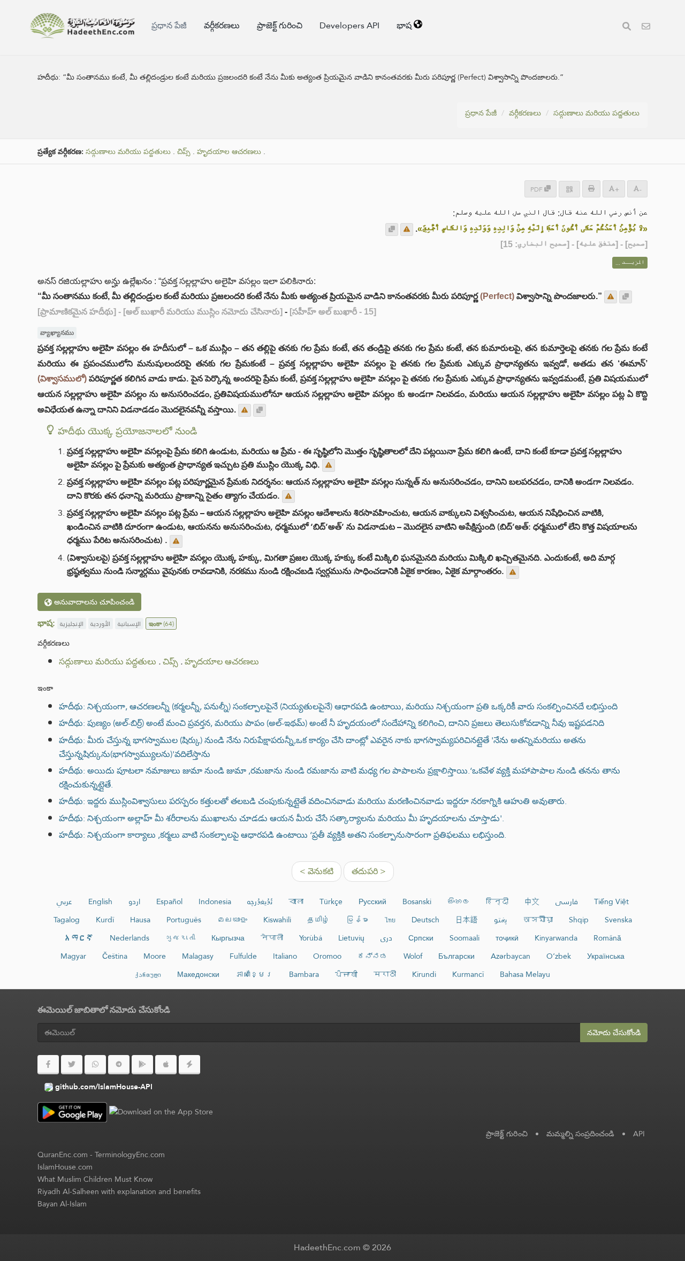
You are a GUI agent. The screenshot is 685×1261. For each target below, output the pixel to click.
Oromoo (327, 956)
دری (386, 938)
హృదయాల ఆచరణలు (229, 151)
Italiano (285, 956)
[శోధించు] (626, 27)
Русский (372, 901)
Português (183, 920)
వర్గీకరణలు (222, 25)
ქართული (148, 974)
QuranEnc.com (62, 1154)
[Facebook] (48, 1064)
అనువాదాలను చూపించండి (93, 602)
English (100, 901)
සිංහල (458, 901)
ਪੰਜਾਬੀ (346, 974)
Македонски (198, 974)
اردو (134, 901)
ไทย (389, 920)
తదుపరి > (369, 871)
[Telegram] (119, 1064)
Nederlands (129, 938)
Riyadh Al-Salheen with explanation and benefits (119, 1191)
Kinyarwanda (556, 938)
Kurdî (105, 920)
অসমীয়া (538, 920)
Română (607, 938)
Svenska (618, 920)
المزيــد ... (629, 262)
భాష (405, 25)
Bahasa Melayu (525, 974)
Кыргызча (228, 938)
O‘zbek (558, 956)
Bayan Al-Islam (62, 1204)
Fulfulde (243, 956)
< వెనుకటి (316, 871)
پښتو (500, 920)
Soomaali (465, 938)
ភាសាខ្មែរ (254, 974)
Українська (606, 956)
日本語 (466, 920)
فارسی (566, 901)
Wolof (413, 956)
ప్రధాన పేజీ (169, 25)
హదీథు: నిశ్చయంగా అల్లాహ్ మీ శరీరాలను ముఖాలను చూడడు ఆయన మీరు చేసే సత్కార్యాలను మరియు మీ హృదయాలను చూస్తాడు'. (281, 818)
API (639, 1134)
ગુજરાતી (180, 938)
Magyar (73, 956)
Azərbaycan (510, 956)
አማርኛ (79, 938)
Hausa (140, 920)
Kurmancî (468, 974)
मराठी (385, 974)
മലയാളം (232, 920)
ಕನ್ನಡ (372, 956)
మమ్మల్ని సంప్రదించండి (580, 1134)
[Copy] (391, 229)
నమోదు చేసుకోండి (614, 1033)
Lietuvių (351, 938)
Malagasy (198, 956)
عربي (64, 901)
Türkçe (330, 901)
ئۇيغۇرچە (259, 901)
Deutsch (425, 920)
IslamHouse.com (65, 1167)
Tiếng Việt (611, 901)
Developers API (349, 25)
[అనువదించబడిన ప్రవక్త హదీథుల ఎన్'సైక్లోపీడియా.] (82, 25)
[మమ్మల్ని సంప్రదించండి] (646, 27)
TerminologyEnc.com (130, 1154)
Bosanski (416, 901)
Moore (154, 956)
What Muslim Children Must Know (95, 1179)
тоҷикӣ (507, 938)
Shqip (579, 920)
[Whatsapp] (95, 1064)
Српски (420, 938)
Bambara (304, 974)
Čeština (114, 956)
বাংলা (295, 901)
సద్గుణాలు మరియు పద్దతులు (596, 113)
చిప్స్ (184, 151)
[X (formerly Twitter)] (71, 1064)
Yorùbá (310, 938)
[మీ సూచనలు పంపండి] (406, 229)
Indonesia (215, 901)
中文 (531, 901)
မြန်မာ (357, 920)
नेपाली (272, 938)
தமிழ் (318, 920)
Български (456, 956)
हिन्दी (497, 901)
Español (169, 901)
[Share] (569, 189)
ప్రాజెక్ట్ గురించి (279, 25)
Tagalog (67, 920)
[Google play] (142, 1064)
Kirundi (424, 974)
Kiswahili (277, 920)
